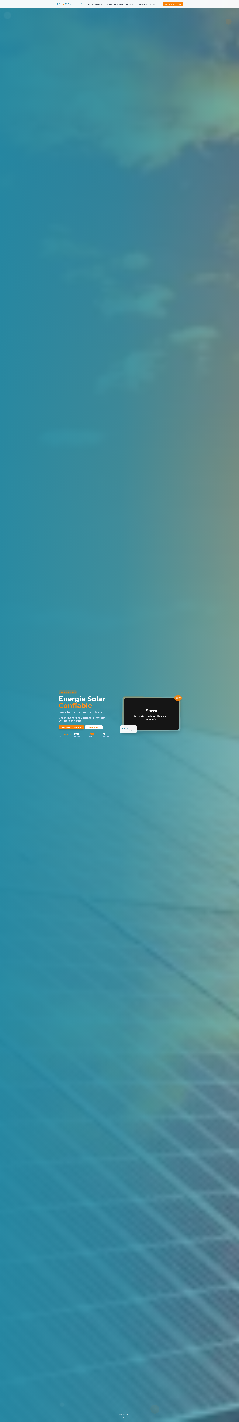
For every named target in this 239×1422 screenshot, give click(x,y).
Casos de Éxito (142, 4)
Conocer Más (93, 727)
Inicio (83, 4)
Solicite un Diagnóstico (71, 727)
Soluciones (99, 4)
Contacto (152, 4)
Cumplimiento (118, 4)
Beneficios (108, 4)
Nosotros (90, 4)
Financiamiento (130, 4)
